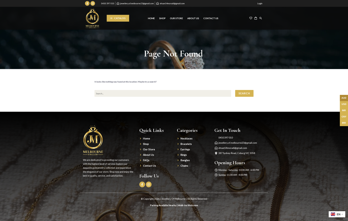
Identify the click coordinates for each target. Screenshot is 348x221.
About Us (193, 18)
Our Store (176, 18)
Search (244, 93)
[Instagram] (92, 3)
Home (151, 18)
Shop (162, 18)
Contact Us (210, 18)
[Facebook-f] (87, 3)
